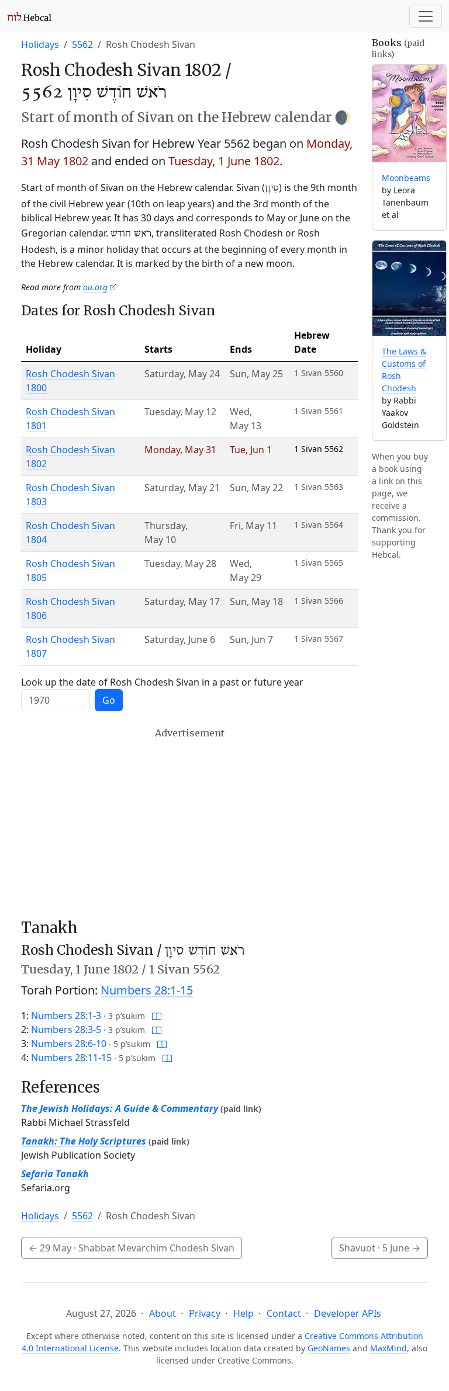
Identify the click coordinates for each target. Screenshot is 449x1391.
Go (108, 700)
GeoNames (329, 1348)
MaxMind (388, 1348)
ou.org (95, 287)
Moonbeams (406, 177)
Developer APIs (347, 1313)
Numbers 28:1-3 (66, 1015)
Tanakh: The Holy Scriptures (83, 1141)
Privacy (204, 1313)
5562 (82, 44)
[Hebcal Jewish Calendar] (29, 16)
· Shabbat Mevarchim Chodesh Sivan (131, 1248)
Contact (284, 1313)
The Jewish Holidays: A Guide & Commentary (119, 1108)
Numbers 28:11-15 (71, 1057)
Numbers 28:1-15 (147, 990)
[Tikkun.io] (156, 1015)
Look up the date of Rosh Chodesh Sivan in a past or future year (162, 682)
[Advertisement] (189, 823)
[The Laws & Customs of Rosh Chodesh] (409, 288)
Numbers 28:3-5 (66, 1029)
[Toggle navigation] (425, 16)
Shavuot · (379, 1248)
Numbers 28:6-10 (68, 1043)
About (162, 1313)
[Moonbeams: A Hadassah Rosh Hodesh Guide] (409, 113)
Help (243, 1313)
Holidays (40, 44)
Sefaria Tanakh (55, 1173)
